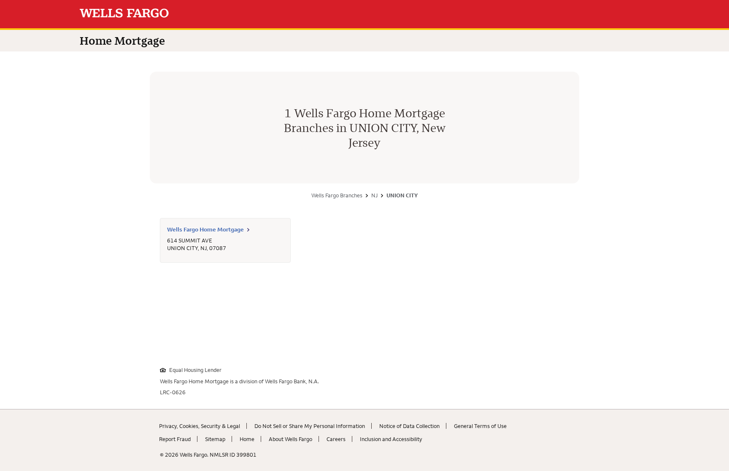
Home (247, 439)
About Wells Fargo (290, 439)
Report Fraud (175, 439)
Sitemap (215, 439)
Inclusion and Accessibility (391, 439)
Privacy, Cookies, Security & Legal (199, 426)
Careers (336, 439)
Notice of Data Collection (409, 426)
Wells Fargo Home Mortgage (205, 229)
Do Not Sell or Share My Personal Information (309, 426)
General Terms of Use (480, 426)
